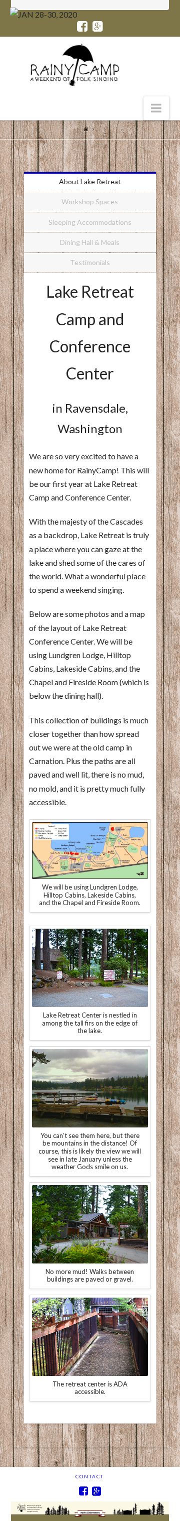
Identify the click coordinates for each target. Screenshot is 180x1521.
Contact (90, 1476)
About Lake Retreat (90, 181)
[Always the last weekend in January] (80, 64)
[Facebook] (82, 27)
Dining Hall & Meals (90, 242)
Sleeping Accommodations (90, 222)
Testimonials (90, 262)
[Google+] (97, 27)
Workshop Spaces (90, 201)
